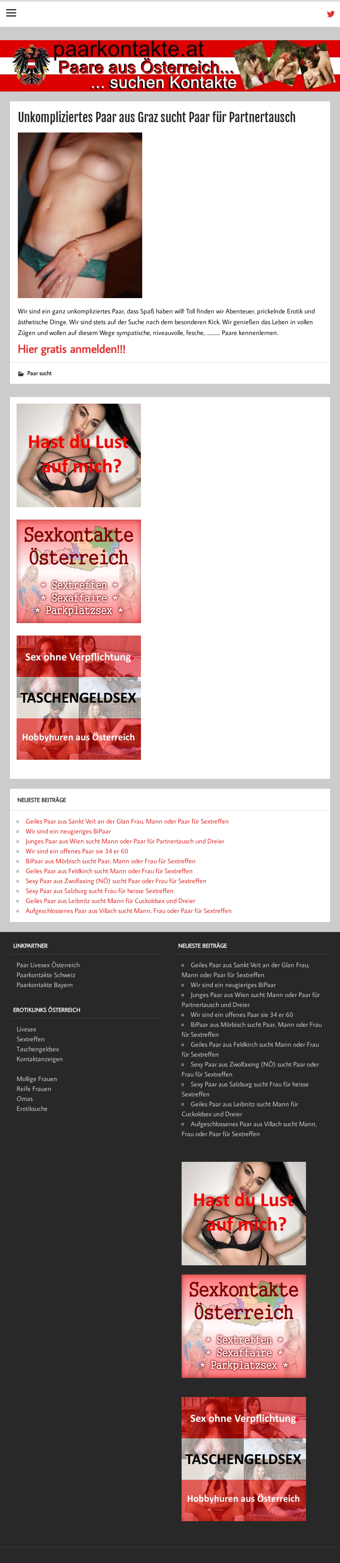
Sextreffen (31, 1039)
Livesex (26, 1029)
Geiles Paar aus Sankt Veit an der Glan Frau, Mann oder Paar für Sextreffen (127, 821)
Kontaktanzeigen (40, 1059)
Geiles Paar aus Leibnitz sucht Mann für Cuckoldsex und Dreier (110, 900)
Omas (25, 1098)
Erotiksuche (32, 1108)
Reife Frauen (34, 1088)
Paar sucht (39, 373)
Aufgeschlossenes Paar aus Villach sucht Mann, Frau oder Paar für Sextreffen (129, 910)
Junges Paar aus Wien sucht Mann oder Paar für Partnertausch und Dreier (125, 841)
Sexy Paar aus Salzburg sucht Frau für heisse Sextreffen (100, 890)
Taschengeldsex (38, 1049)
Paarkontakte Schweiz (46, 975)
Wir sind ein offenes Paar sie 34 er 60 (77, 851)
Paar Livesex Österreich (48, 965)
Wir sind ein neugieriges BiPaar (68, 831)
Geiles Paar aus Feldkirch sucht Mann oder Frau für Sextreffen (109, 871)
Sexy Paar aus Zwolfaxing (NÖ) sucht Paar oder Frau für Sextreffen (116, 881)
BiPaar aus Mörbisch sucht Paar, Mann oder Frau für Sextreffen (111, 861)
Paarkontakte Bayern (45, 984)
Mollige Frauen (37, 1078)
